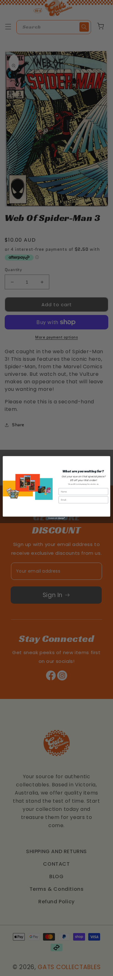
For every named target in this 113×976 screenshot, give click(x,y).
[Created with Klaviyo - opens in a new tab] (56, 518)
